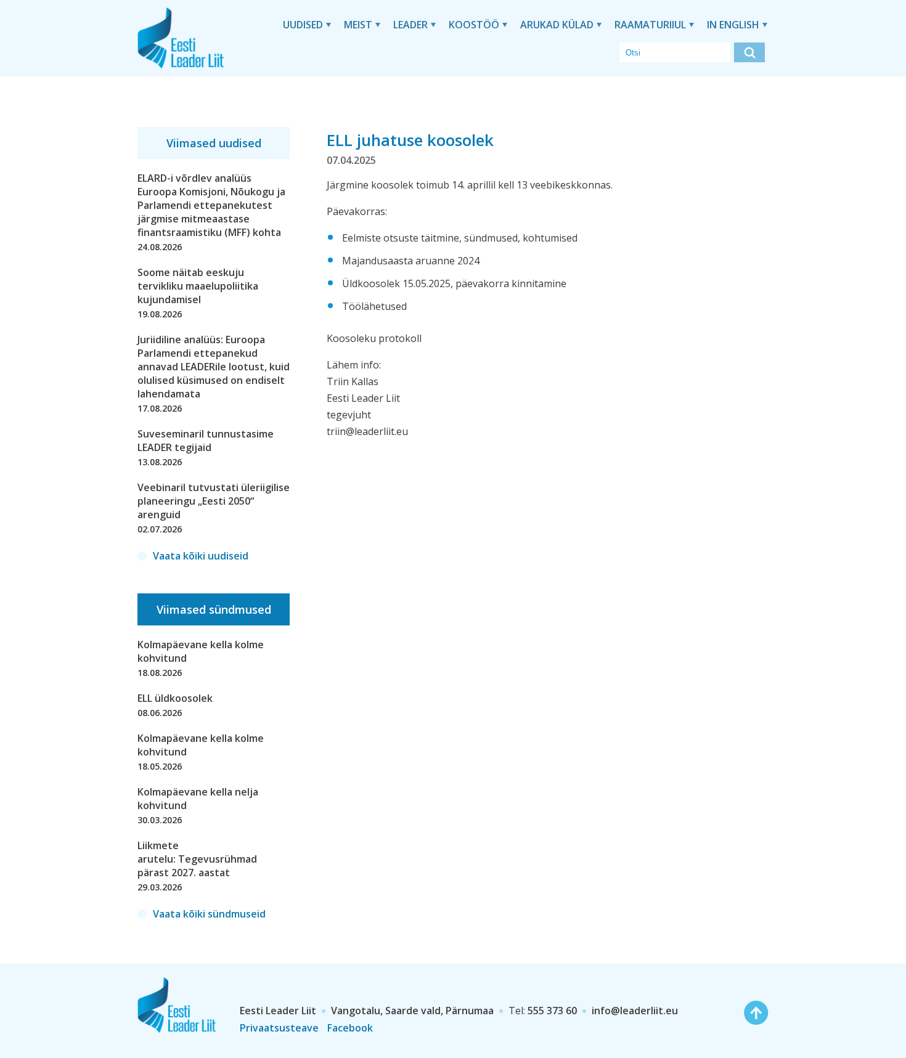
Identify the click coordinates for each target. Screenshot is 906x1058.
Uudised (303, 24)
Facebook (350, 1028)
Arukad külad (557, 24)
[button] (749, 52)
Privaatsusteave (279, 1028)
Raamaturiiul (650, 24)
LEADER (410, 24)
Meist (358, 24)
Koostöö (474, 24)
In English (733, 24)
